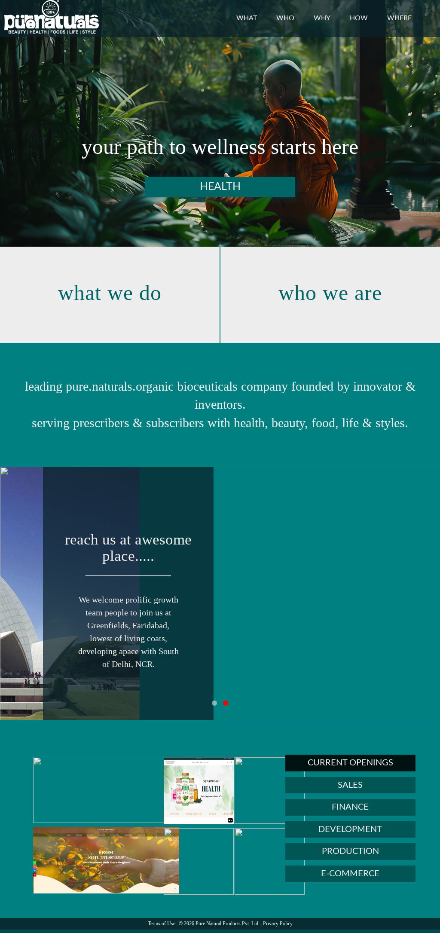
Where (399, 18)
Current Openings (350, 763)
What (246, 18)
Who (285, 18)
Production (350, 851)
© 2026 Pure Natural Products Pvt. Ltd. (219, 924)
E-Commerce (350, 873)
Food (237, 186)
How (359, 18)
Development (350, 829)
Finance (350, 807)
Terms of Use (161, 924)
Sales (350, 785)
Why (322, 18)
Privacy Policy (278, 924)
